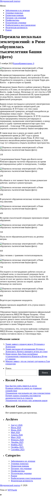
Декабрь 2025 (17, 442)
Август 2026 (16, 425)
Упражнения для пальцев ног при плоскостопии (27, 393)
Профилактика (12, 20)
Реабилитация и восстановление (20, 25)
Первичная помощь (14, 15)
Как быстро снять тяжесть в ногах (21, 386)
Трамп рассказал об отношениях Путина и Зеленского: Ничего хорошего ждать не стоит (26, 350)
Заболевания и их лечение (17, 10)
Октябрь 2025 (17, 447)
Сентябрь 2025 (17, 449)
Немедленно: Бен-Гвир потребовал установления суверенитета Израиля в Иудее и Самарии (26, 356)
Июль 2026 (16, 427)
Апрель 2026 (17, 435)
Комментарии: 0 (26, 63)
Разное (8, 30)
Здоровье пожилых (14, 13)
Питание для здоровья (15, 18)
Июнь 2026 (16, 430)
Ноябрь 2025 (17, 445)
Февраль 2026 (17, 440)
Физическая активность (16, 27)
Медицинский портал (10, 1)
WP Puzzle (12, 490)
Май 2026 (15, 432)
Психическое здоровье (15, 22)
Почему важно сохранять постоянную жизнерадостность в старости (23, 396)
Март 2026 (16, 437)
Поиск (8, 368)
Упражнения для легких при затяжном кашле (26, 400)
